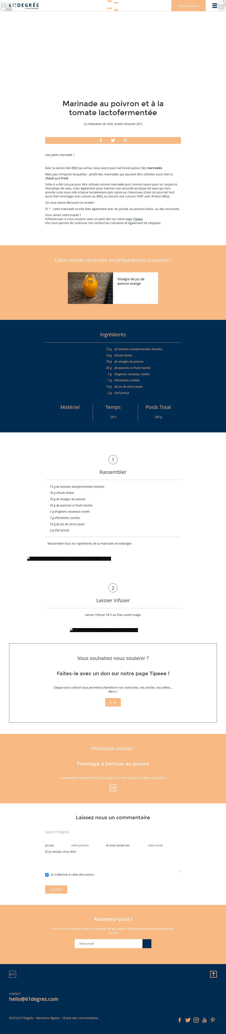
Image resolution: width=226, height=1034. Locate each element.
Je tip (113, 702)
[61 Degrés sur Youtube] (204, 1023)
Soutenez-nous (188, 6)
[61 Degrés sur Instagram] (196, 1023)
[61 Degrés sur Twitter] (188, 1023)
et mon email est (117, 845)
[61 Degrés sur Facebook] (180, 1023)
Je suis (49, 845)
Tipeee (137, 219)
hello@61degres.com (33, 999)
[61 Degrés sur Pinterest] (213, 1023)
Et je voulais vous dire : (61, 852)
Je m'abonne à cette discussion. (73, 874)
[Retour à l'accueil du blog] (24, 5)
